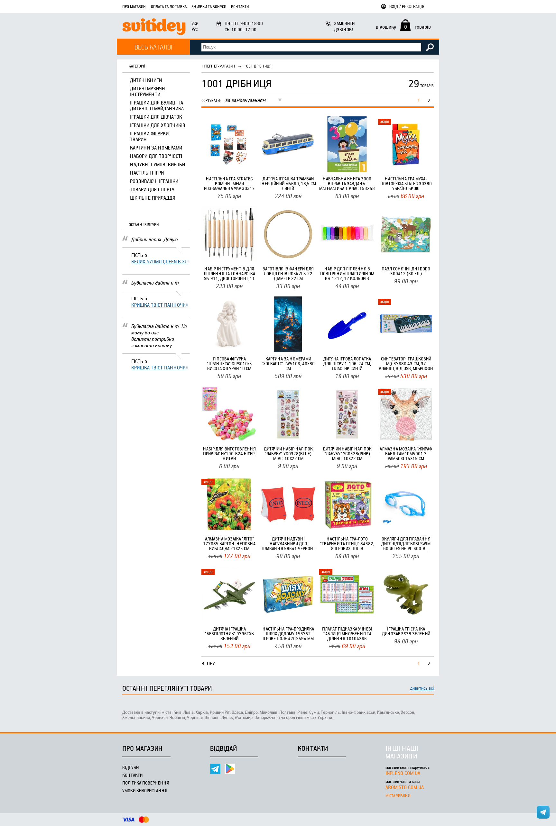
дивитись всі (422, 688)
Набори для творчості (156, 156)
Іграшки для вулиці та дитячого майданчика (157, 105)
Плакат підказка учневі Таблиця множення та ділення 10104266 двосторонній (347, 633)
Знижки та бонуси (208, 6)
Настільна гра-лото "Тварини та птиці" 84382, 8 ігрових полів (347, 543)
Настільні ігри (147, 172)
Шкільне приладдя (152, 198)
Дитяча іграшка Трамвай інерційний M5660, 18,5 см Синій (288, 183)
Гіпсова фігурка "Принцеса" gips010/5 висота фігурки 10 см (229, 363)
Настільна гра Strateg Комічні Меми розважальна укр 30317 (229, 183)
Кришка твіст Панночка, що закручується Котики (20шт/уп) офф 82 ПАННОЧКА (160, 305)
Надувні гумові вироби (157, 164)
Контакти (240, 6)
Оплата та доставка (169, 6)
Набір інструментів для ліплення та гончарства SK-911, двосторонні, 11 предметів (229, 273)
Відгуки (130, 767)
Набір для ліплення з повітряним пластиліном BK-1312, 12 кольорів (347, 273)
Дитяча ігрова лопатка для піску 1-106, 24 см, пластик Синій (347, 363)
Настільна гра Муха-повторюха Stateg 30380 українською (406, 183)
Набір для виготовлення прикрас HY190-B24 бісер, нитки (229, 453)
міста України (397, 795)
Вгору (208, 663)
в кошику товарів (403, 26)
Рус (195, 29)
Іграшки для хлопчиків (157, 125)
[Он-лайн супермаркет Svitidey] (154, 27)
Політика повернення (145, 783)
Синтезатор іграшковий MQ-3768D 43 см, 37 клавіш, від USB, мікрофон (406, 363)
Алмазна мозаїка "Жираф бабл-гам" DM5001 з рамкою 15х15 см (406, 453)
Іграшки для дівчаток (156, 116)
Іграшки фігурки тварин (149, 136)
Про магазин (134, 6)
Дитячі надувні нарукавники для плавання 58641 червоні (288, 543)
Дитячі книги (146, 80)
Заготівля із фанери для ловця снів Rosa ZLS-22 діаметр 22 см (288, 273)
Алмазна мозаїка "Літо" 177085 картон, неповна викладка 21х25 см (229, 543)
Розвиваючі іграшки (154, 181)
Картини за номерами (156, 147)
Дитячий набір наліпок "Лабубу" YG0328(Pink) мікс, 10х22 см (347, 453)
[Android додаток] (230, 769)
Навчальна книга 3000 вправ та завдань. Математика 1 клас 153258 (347, 183)
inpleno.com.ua (402, 773)
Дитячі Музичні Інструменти (148, 91)
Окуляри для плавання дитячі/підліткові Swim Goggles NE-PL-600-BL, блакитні (406, 543)
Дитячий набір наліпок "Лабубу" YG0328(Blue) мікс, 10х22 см (288, 453)
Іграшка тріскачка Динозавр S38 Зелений (406, 631)
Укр (195, 23)
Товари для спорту (152, 189)
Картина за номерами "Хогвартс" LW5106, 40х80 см (288, 363)
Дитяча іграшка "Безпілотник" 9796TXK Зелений (229, 633)
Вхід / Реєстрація (406, 6)
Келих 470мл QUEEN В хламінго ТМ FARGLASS (160, 261)
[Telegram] (215, 769)
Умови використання (144, 790)
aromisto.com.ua (404, 787)
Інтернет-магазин (218, 65)
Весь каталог (154, 46)
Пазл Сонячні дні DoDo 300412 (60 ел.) (406, 271)
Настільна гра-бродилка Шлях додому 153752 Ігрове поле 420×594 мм (288, 633)
